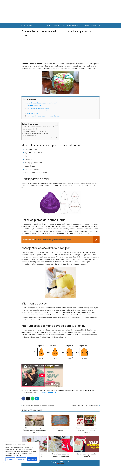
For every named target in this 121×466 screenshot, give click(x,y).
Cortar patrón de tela (34, 106)
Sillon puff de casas (33, 113)
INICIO (48, 25)
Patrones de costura (73, 25)
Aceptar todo (32, 459)
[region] (21, 452)
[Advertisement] (60, 11)
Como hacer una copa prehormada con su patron (38, 405)
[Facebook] (23, 398)
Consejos (86, 25)
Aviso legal (94, 25)
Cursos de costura (59, 25)
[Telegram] (37, 398)
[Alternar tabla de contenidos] (55, 124)
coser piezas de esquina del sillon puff (39, 111)
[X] (28, 398)
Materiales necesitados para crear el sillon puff (42, 103)
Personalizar (10, 459)
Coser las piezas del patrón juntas (38, 108)
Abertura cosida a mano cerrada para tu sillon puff (43, 116)
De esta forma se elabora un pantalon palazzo (84, 405)
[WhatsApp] (32, 398)
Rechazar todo (21, 459)
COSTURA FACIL (27, 25)
